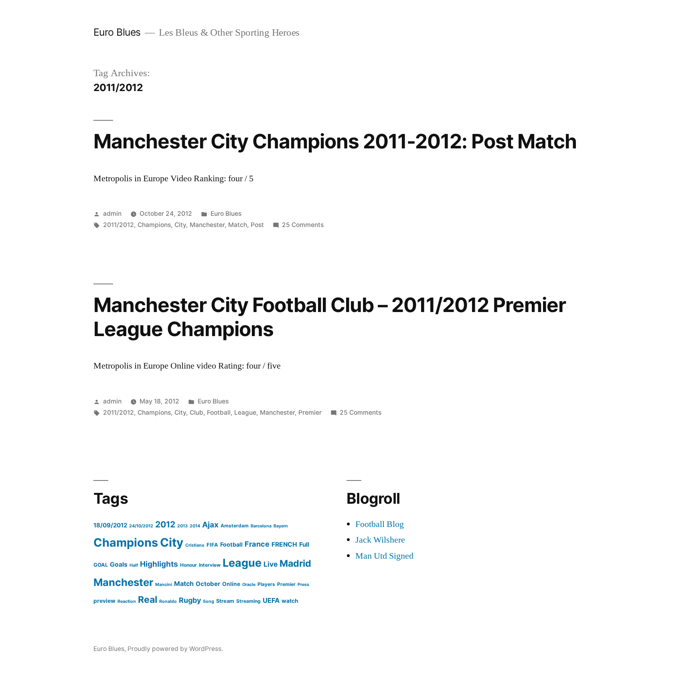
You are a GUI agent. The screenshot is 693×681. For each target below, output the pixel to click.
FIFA (212, 545)
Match (237, 225)
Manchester (207, 225)
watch (290, 601)
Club (196, 412)
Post (257, 225)
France (257, 543)
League (245, 412)
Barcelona (261, 526)
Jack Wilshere (380, 539)
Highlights (159, 564)
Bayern (281, 526)
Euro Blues (117, 32)
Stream (225, 601)
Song (208, 601)
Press (303, 584)
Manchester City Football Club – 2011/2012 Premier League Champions (329, 316)
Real (147, 599)
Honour (188, 565)
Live (270, 564)
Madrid (295, 563)
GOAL (100, 565)
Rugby (190, 600)
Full (304, 544)
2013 (182, 526)
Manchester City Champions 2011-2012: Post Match (335, 141)
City (180, 225)
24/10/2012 (141, 526)
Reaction (127, 601)
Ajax (210, 524)
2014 (195, 526)
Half (134, 565)
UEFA (271, 600)
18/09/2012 (110, 525)
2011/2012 (118, 225)
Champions (154, 225)
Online (231, 584)
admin (112, 213)
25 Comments (303, 225)
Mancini (163, 584)
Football (219, 412)
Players (266, 584)
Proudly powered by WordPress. (175, 649)
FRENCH (284, 544)
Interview (210, 565)
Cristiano (195, 545)
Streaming (248, 601)
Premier (310, 412)
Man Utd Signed (384, 555)
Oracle (248, 584)
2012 (165, 524)
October (208, 584)
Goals (119, 564)
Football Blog (379, 524)
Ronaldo (168, 601)
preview (104, 601)
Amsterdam (235, 526)
